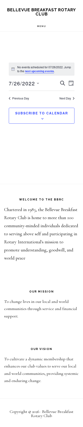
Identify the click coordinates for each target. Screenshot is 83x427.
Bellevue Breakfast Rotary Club (41, 11)
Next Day (65, 98)
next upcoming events (39, 71)
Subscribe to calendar (41, 113)
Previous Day (20, 98)
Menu (41, 26)
